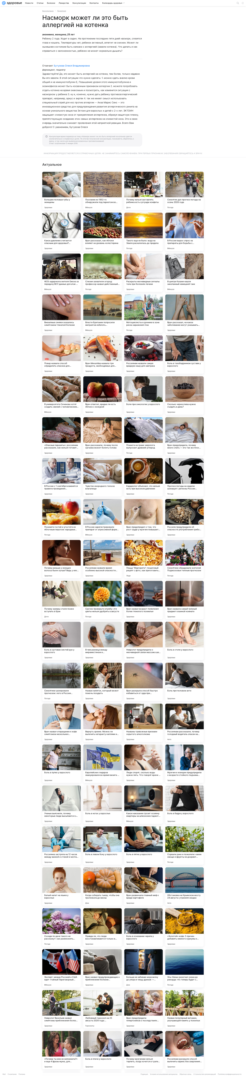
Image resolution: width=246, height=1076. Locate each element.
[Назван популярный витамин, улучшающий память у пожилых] (184, 1009)
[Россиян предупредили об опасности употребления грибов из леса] (184, 518)
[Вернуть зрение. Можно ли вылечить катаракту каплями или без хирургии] (102, 723)
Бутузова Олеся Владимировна (72, 65)
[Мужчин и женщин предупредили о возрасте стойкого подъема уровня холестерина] (184, 764)
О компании (12, 1074)
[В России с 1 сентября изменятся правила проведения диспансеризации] (61, 477)
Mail (4, 1074)
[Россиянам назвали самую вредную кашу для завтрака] (143, 354)
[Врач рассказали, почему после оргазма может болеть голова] (102, 436)
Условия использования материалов (163, 1074)
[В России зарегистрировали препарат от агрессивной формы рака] (102, 518)
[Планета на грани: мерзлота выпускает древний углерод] (143, 436)
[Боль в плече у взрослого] (102, 1050)
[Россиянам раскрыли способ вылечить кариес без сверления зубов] (184, 1050)
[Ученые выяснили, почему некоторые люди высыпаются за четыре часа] (61, 804)
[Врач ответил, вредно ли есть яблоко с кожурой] (102, 395)
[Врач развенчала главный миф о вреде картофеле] (143, 886)
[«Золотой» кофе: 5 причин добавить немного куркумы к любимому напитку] (184, 927)
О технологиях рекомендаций (204, 1074)
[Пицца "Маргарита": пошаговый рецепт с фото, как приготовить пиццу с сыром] (143, 559)
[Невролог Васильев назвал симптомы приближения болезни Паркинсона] (61, 1009)
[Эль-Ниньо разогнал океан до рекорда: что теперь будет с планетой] (184, 968)
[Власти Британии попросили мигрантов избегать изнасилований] (102, 313)
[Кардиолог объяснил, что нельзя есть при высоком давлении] (143, 477)
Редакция (144, 1074)
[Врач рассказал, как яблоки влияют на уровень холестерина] (102, 232)
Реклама (22, 1074)
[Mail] (4, 3)
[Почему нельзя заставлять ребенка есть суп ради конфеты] (143, 191)
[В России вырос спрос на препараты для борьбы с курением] (184, 232)
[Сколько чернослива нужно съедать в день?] (184, 395)
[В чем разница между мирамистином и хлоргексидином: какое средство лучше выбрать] (102, 641)
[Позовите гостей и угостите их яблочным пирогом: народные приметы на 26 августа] (61, 518)
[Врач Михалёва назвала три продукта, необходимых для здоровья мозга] (102, 354)
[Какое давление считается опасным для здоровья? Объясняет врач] (61, 232)
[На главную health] (14, 3)
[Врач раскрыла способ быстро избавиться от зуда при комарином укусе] (143, 682)
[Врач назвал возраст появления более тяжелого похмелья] (143, 600)
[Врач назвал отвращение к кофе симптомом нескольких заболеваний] (61, 723)
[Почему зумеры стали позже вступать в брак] (61, 600)
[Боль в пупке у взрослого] (61, 764)
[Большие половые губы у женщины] (61, 191)
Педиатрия (61, 11)
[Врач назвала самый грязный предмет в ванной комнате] (184, 600)
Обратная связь (185, 1074)
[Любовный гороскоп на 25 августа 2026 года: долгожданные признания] (102, 1009)
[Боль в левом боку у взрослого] (102, 845)
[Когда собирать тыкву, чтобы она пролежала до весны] (102, 886)
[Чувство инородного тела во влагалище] (102, 477)
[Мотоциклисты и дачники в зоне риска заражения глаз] (143, 313)
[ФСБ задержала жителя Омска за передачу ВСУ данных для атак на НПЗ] (61, 273)
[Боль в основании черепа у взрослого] (143, 927)
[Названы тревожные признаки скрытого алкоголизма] (143, 723)
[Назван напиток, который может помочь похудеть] (102, 682)
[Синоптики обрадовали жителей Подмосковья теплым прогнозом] (184, 559)
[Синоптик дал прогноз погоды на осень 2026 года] (184, 191)
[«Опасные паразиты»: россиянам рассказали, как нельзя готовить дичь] (61, 436)
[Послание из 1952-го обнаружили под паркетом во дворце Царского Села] (102, 191)
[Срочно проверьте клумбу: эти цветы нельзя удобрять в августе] (102, 600)
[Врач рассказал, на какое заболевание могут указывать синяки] (184, 313)
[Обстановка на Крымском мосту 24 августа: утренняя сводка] (184, 886)
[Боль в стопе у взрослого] (184, 641)
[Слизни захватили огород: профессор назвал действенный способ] (102, 273)
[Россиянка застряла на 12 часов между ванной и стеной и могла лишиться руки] (61, 845)
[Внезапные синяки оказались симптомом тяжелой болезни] (61, 313)
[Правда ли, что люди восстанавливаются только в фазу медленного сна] (102, 927)
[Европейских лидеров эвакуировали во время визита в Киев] (102, 764)
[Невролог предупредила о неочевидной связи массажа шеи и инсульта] (143, 641)
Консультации (48, 11)
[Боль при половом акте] (184, 682)
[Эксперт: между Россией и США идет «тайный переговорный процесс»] (61, 968)
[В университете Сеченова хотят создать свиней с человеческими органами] (61, 395)
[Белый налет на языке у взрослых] (61, 886)
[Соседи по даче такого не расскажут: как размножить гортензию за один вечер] (61, 927)
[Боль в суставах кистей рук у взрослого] (61, 641)
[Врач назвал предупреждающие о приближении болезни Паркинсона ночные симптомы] (102, 968)
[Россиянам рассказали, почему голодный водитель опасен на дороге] (184, 723)
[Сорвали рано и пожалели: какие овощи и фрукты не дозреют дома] (184, 845)
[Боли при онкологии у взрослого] (143, 395)
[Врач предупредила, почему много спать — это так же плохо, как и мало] (184, 436)
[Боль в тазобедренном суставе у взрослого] (184, 354)
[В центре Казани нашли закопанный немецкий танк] (184, 273)
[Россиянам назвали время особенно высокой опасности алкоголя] (102, 559)
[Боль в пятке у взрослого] (143, 845)
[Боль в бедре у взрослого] (184, 804)
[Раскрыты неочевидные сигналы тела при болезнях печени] (143, 273)
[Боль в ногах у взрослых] (102, 804)
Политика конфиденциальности (229, 1074)
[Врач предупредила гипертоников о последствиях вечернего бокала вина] (143, 1009)
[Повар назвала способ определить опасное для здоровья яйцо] (61, 354)
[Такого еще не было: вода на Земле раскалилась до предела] (143, 232)
